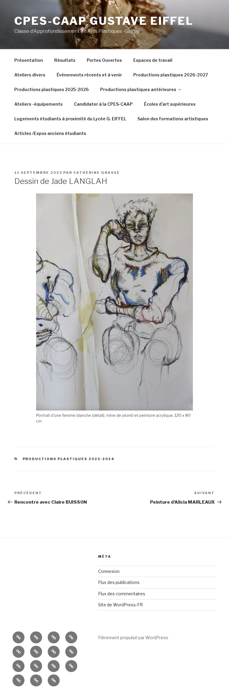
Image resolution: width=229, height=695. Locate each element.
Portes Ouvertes (104, 60)
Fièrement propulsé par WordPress (133, 637)
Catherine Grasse (96, 172)
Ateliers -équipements (38, 104)
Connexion (109, 571)
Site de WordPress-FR (120, 604)
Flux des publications (119, 582)
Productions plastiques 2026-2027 (170, 74)
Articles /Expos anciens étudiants (50, 133)
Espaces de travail (152, 60)
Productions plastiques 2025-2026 (51, 89)
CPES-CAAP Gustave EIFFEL (104, 20)
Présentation (28, 60)
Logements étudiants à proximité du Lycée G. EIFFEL (70, 118)
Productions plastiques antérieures (138, 89)
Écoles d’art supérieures (170, 104)
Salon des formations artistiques (172, 118)
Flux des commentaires (121, 593)
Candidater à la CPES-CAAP (103, 104)
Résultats (64, 60)
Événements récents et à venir (89, 74)
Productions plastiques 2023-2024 (69, 459)
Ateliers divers (29, 74)
